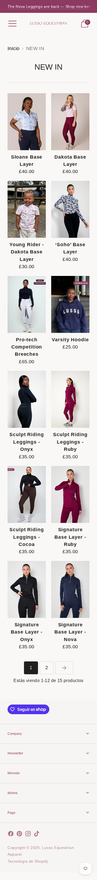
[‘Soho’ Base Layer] (70, 209)
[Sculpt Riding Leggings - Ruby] (70, 399)
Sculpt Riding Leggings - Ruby (70, 442)
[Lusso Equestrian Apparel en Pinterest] (19, 834)
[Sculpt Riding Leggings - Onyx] (27, 399)
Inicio (14, 48)
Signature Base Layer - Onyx (27, 632)
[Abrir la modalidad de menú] (12, 23)
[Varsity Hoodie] (70, 304)
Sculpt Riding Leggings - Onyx (26, 442)
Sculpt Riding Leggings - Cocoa (26, 537)
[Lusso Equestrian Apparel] (48, 23)
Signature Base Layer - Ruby (70, 537)
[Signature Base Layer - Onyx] (27, 589)
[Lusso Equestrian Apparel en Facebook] (11, 834)
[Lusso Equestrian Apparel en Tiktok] (36, 834)
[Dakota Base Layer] (70, 121)
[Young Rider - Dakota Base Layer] (27, 209)
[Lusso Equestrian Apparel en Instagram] (28, 834)
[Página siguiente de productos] (64, 667)
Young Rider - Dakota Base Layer (26, 252)
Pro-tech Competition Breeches (26, 347)
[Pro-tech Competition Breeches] (27, 304)
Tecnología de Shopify (28, 861)
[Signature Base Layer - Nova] (70, 589)
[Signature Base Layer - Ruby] (70, 494)
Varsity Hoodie (70, 339)
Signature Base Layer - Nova (70, 632)
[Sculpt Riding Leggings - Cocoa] (27, 494)
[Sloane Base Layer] (27, 121)
